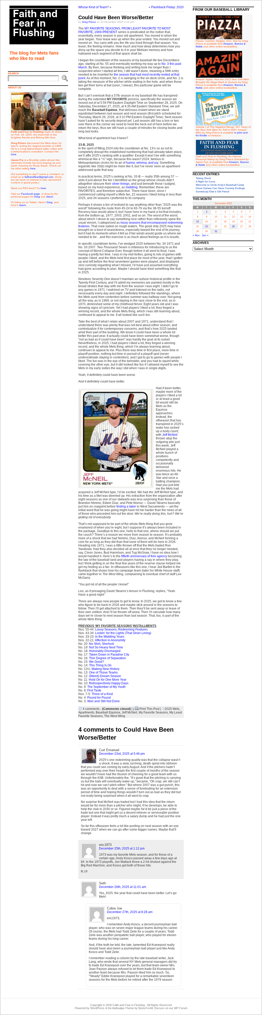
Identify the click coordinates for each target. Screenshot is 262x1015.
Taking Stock (203, 178)
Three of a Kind (102, 694)
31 (216, 231)
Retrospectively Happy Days (108, 683)
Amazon (228, 43)
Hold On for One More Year (107, 679)
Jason (49, 196)
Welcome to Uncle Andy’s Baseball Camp (220, 184)
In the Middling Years (109, 636)
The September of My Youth (106, 687)
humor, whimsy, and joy (142, 162)
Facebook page (30, 193)
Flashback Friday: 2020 (167, 7)
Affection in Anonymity (110, 640)
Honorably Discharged (105, 651)
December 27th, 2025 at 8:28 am (129, 912)
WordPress (97, 1008)
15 (197, 221)
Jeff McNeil (170, 435)
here (13, 154)
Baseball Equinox (108, 712)
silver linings (120, 183)
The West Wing (114, 716)
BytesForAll (145, 1008)
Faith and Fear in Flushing (129, 1005)
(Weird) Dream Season (105, 676)
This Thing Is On (100, 665)
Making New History (105, 669)
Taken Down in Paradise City (109, 654)
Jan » (205, 235)
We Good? (96, 662)
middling (132, 187)
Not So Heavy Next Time (106, 647)
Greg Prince (89, 21)
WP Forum (180, 1008)
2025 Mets (172, 709)
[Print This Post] (137, 709)
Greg (37, 196)
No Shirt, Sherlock (101, 644)
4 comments (91, 709)
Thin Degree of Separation (107, 658)
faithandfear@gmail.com (39, 176)
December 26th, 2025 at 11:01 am (122, 887)
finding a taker (126, 506)
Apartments (86, 712)
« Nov (196, 235)
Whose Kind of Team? (93, 7)
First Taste (94, 690)
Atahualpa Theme (123, 1008)
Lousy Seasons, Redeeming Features (121, 629)
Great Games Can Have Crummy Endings (220, 188)
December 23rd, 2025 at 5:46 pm (122, 753)
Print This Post (149, 709)
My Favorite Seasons (153, 712)
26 (233, 226)
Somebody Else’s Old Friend (212, 191)
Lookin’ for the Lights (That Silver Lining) (123, 633)
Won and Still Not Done (103, 701)
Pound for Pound (99, 697)
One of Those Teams (103, 672)
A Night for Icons (205, 181)
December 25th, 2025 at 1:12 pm (122, 848)
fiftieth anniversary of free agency (144, 556)
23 (206, 226)
